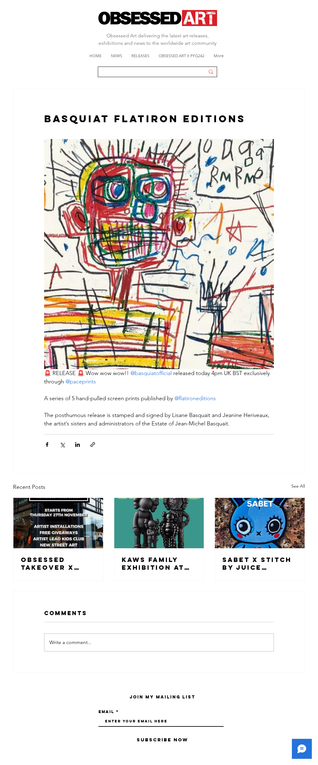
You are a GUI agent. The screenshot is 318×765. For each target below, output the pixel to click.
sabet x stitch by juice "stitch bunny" (257, 563)
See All (298, 486)
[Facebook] (216, 751)
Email (106, 711)
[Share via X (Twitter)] (62, 444)
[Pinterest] (232, 751)
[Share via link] (93, 444)
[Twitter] (241, 751)
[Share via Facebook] (47, 444)
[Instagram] (224, 751)
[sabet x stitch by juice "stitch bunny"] (260, 523)
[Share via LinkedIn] (77, 444)
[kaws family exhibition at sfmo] (159, 523)
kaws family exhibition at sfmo (153, 563)
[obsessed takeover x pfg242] (58, 523)
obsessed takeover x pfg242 (47, 563)
